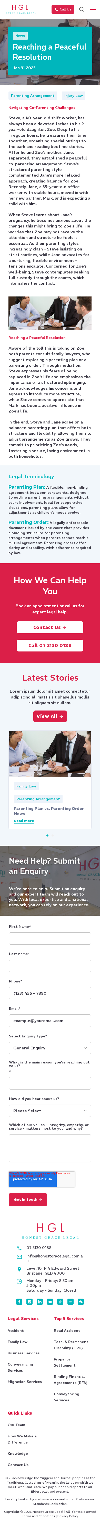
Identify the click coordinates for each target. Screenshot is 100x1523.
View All (46, 716)
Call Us (65, 9)
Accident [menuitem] (16, 1330)
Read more (24, 821)
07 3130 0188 (39, 1247)
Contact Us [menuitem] (18, 1464)
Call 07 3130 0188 (50, 645)
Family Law (26, 786)
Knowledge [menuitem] (18, 1453)
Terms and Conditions (38, 1516)
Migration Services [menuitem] (25, 1381)
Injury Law (73, 95)
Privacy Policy (67, 1516)
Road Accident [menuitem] (67, 1330)
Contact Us (48, 627)
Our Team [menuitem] (16, 1425)
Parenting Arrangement (33, 95)
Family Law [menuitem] (17, 1341)
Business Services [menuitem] (23, 1353)
